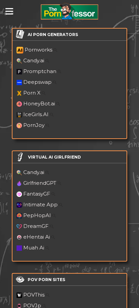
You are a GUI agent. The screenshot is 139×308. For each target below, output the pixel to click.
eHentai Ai (37, 237)
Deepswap (38, 82)
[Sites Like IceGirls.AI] (52, 114)
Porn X (32, 93)
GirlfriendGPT (40, 183)
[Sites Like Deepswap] (55, 82)
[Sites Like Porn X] (44, 93)
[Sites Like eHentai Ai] (53, 237)
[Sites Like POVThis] (48, 295)
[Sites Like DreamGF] (52, 226)
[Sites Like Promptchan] (59, 71)
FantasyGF (37, 194)
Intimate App (41, 204)
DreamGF (36, 226)
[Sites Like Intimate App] (61, 204)
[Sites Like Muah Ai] (47, 247)
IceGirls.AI (36, 114)
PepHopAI (37, 215)
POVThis (34, 295)
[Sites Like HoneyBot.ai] (58, 103)
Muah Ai (34, 247)
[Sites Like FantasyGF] (53, 194)
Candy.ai (34, 60)
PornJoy (34, 125)
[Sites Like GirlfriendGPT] (59, 183)
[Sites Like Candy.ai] (47, 60)
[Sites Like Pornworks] (55, 49)
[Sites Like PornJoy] (48, 125)
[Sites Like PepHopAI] (54, 215)
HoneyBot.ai (39, 103)
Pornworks (39, 49)
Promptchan (40, 71)
